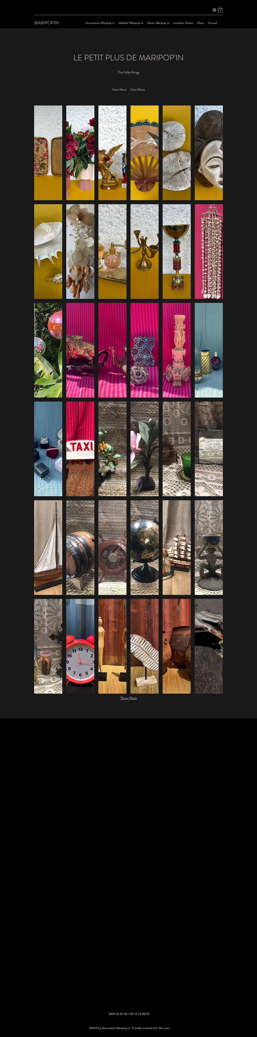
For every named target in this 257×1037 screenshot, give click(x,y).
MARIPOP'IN (46, 23)
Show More (128, 698)
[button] (220, 10)
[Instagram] (214, 10)
